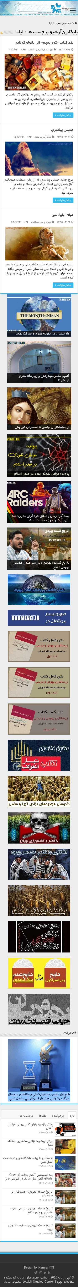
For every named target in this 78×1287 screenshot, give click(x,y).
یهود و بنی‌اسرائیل (41, 222)
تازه (72, 1115)
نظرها (42, 1115)
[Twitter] (45, 1272)
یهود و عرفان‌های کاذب (40, 50)
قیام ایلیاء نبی (62, 215)
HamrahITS (46, 1267)
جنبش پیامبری (62, 130)
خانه (71, 23)
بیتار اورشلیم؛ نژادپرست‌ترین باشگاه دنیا (30, 1143)
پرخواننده (58, 1115)
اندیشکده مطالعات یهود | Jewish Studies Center (39, 1279)
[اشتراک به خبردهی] (1, 33)
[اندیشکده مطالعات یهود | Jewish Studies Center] (39, 8)
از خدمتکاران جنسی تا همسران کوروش (42, 427)
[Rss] (49, 1272)
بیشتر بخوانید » (63, 115)
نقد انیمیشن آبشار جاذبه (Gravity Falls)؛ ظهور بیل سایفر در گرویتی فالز (29, 1176)
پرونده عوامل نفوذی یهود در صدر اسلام (41, 474)
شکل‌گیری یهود (43, 137)
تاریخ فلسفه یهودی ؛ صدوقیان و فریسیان (32, 1193)
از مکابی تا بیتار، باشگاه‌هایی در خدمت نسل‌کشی (28, 1160)
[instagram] (40, 1272)
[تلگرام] (35, 1272)
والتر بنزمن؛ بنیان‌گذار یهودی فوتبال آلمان (30, 1126)
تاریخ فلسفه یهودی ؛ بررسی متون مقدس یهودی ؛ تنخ (31, 1210)
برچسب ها (26, 1115)
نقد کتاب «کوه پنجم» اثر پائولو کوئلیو (44, 43)
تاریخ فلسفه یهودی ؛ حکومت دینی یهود (30, 1227)
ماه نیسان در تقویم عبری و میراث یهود (42, 334)
